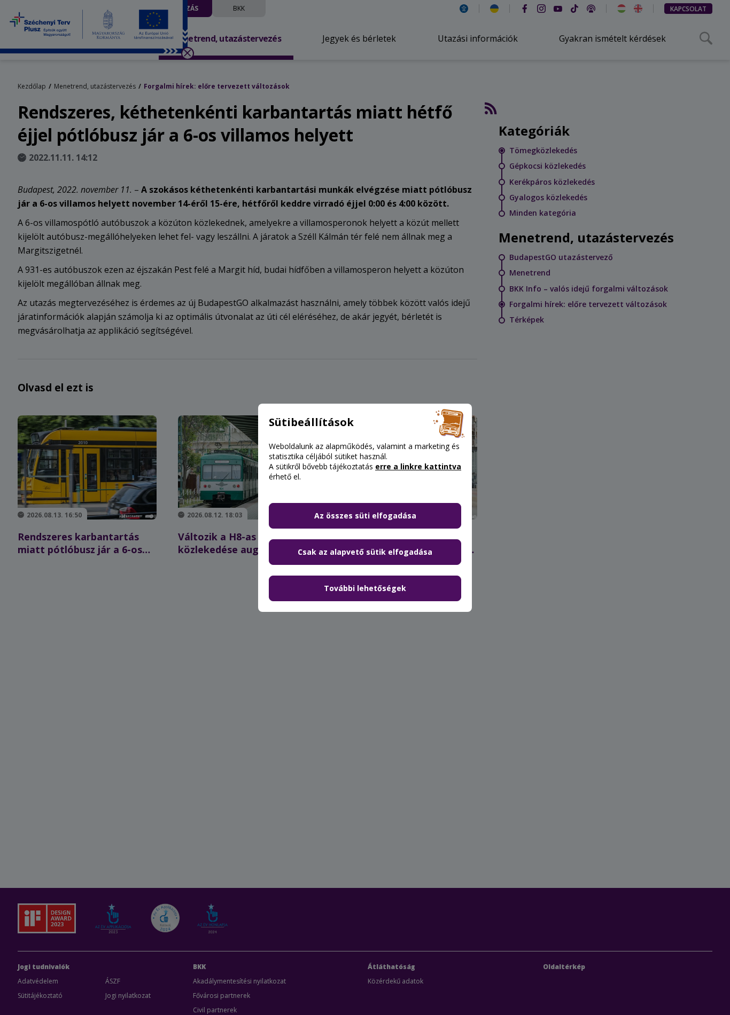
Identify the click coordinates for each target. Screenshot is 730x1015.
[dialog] (365, 507)
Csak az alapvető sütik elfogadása (365, 552)
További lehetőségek (365, 588)
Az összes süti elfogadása (365, 515)
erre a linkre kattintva (418, 466)
